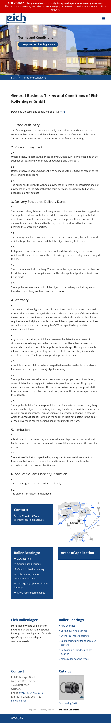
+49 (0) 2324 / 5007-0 (28, 515)
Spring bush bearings (29, 564)
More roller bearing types (31, 592)
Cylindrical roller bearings (31, 569)
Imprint (32, 709)
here (62, 111)
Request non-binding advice (39, 44)
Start (13, 77)
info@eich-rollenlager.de (30, 519)
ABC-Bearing (24, 558)
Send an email (18, 700)
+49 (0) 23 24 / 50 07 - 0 (31, 692)
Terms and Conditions (68, 709)
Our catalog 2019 (68, 703)
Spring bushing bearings (74, 630)
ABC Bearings (68, 625)
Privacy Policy (47, 709)
